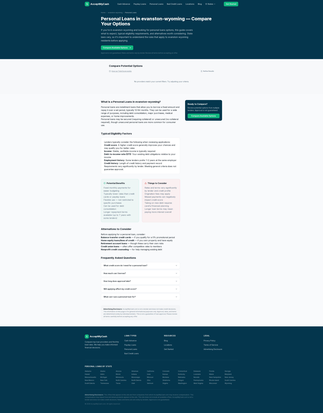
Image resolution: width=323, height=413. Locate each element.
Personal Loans (156, 4)
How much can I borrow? (115, 273)
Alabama (88, 371)
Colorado (166, 371)
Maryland (228, 374)
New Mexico (89, 380)
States (210, 4)
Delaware (197, 371)
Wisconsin (213, 383)
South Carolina (230, 380)
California (150, 371)
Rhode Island (214, 380)
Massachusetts (90, 377)
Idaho (102, 374)
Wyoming (228, 383)
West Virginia (198, 383)
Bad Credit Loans (174, 4)
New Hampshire (215, 377)
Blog (200, 4)
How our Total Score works (122, 71)
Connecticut (182, 371)
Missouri (150, 377)
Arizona (118, 371)
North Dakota (136, 380)
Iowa (149, 374)
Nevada (196, 377)
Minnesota (120, 377)
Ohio (149, 380)
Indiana (134, 374)
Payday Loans (140, 4)
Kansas (165, 374)
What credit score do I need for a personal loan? (125, 265)
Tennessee (104, 383)
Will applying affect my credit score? (120, 289)
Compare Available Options (115, 48)
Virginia (165, 383)
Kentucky (181, 374)
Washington (182, 383)
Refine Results (208, 71)
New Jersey (229, 377)
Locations (190, 4)
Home (103, 13)
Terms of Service (211, 345)
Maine (211, 374)
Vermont (150, 383)
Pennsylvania (198, 380)
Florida (211, 371)
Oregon (181, 380)
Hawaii (87, 374)
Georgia (228, 371)
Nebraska (181, 377)
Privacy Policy (209, 341)
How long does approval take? (117, 281)
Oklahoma (166, 380)
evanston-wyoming (115, 13)
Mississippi (135, 377)
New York (103, 380)
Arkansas (134, 371)
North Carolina (121, 380)
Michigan (103, 377)
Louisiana (197, 374)
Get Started (231, 4)
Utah (133, 383)
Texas (118, 383)
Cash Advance (123, 4)
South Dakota (90, 383)
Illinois (118, 374)
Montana (166, 377)
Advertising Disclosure (213, 349)
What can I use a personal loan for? (120, 297)
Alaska (102, 371)
